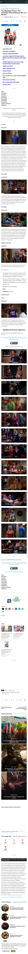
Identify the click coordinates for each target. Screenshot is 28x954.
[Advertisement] (14, 675)
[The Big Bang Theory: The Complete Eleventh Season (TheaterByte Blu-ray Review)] (6, 629)
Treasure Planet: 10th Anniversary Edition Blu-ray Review (21, 708)
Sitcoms (6, 690)
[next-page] (4, 802)
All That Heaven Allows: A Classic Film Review (14, 797)
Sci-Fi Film (12, 915)
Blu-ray (5, 6)
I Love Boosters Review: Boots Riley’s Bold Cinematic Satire (14, 741)
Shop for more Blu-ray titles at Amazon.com (14, 346)
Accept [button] (13, 951)
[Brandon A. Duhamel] (2, 17)
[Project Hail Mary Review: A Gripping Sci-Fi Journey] (5, 935)
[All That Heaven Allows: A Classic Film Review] (14, 786)
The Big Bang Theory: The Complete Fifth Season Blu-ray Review (18, 635)
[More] (25, 21)
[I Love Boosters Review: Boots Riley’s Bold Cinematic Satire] (14, 730)
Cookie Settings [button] (6, 951)
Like (5, 839)
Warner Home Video (5, 693)
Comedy (7, 8)
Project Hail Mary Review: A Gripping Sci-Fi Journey (16, 936)
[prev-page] (2, 802)
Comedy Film (12, 906)
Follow (14, 839)
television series (11, 690)
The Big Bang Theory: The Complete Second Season (10, 692)
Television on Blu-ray (14, 8)
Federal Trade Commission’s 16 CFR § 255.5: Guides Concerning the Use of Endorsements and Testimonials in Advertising (13, 895)
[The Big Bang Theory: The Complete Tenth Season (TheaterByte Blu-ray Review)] (6, 645)
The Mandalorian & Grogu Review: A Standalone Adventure (14, 769)
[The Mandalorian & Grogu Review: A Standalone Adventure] (14, 758)
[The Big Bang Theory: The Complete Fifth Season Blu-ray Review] (18, 629)
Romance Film (12, 924)
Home (2, 6)
